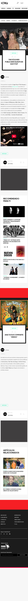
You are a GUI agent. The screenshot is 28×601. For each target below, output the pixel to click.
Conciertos (14, 20)
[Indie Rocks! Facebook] (1, 534)
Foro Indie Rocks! (19, 521)
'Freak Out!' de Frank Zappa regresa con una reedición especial (11, 241)
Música (3, 8)
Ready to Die (15, 86)
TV (13, 8)
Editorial (7, 77)
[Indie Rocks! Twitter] (4, 534)
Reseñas (8, 20)
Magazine (17, 8)
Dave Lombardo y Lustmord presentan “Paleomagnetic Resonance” (11, 221)
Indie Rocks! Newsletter (6, 552)
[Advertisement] (14, 179)
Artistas (16, 517)
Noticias (3, 20)
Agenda (9, 8)
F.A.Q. (15, 524)
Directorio (17, 519)
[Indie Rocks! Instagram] (7, 534)
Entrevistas (17, 515)
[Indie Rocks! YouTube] (10, 534)
